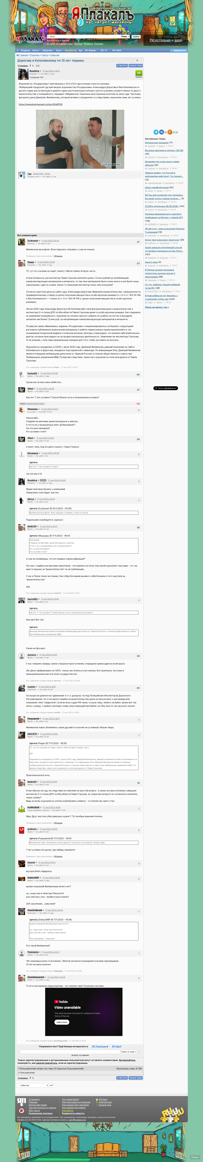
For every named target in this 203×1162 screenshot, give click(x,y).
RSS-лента (34, 1110)
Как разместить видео (74, 1107)
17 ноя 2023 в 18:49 (50, 599)
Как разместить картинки (75, 1105)
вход (178, 40)
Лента (35, 50)
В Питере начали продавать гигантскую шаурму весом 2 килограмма (160, 273)
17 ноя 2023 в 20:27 (51, 952)
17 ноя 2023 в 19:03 (48, 829)
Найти (136, 36)
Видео (161, 146)
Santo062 (32, 599)
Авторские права (38, 1105)
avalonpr (151, 168)
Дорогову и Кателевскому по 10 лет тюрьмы (50, 60)
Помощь (78, 43)
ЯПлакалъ (58, 256)
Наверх (195, 1157)
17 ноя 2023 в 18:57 (48, 782)
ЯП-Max (116, 1046)
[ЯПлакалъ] (30, 40)
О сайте (51, 43)
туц (28, 586)
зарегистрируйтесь (46, 1063)
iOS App (103, 1099)
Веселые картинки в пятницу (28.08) (164, 150)
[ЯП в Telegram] (156, 132)
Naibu (150, 302)
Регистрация (160, 40)
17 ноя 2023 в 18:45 (57, 480)
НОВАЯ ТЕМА (135, 65)
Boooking (34, 71)
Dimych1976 (153, 291)
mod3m (31, 686)
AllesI (30, 388)
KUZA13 (151, 157)
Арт (81, 50)
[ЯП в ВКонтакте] (161, 132)
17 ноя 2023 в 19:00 (51, 807)
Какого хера (151, 262)
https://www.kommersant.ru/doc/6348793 (41, 104)
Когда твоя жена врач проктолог (162, 240)
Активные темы (64, 43)
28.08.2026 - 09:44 (41, 174)
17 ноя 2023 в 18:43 (45, 438)
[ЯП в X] (174, 132)
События (54, 55)
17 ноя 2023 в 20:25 (54, 910)
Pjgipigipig (33, 952)
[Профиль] (23, 74)
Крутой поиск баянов (58, 40)
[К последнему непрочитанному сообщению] (37, 65)
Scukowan (32, 240)
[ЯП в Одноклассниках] (169, 132)
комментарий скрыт (32, 404)
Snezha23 (152, 235)
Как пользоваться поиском (76, 1102)
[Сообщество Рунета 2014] (181, 1114)
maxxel (31, 862)
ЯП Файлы (90, 50)
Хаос (58, 50)
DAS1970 (32, 734)
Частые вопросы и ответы (42, 1107)
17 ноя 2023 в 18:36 (49, 373)
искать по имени (80, 1055)
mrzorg (151, 209)
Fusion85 (32, 373)
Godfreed (152, 243)
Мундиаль (32, 453)
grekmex (32, 829)
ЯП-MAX (116, 50)
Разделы (25, 50)
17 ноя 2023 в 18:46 (46, 499)
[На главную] (17, 50)
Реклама (98, 43)
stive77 (151, 202)
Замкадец (152, 280)
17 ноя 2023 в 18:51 (47, 687)
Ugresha (151, 146)
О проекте (34, 1099)
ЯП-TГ (104, 50)
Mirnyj (30, 499)
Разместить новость (73, 1113)
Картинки (164, 224)
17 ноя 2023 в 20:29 (56, 977)
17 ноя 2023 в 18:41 (49, 409)
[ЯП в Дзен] (166, 132)
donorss (31, 654)
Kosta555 (152, 258)
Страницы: (23, 65)
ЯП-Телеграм (99, 1046)
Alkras (150, 191)
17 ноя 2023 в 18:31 (51, 71)
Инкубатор (71, 50)
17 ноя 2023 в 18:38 (45, 389)
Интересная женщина (156, 142)
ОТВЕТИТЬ (122, 65)
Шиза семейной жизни (157, 187)
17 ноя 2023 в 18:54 (49, 734)
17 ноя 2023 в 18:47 (48, 526)
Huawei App (105, 1105)
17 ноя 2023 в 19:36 (51, 878)
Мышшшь (32, 409)
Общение (47, 50)
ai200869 (152, 224)
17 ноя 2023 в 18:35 (50, 241)
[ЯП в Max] (177, 132)
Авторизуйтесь (127, 1060)
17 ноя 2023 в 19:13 (46, 862)
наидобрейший (154, 183)
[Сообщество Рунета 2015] (172, 1114)
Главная (23, 55)
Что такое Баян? (70, 1099)
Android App (105, 1102)
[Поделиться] (137, 60)
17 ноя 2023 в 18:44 (50, 453)
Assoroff (151, 265)
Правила (88, 43)
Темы (124, 36)
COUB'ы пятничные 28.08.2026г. (162, 206)
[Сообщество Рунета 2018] (164, 1114)
